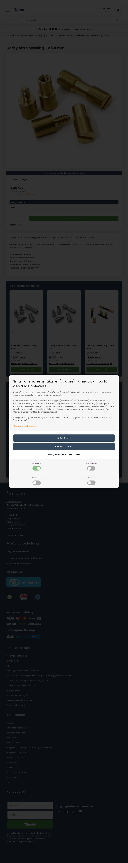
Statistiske (91, 478)
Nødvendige (36, 463)
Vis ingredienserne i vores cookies (64, 454)
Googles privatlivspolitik (24, 426)
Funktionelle (36, 478)
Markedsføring (91, 463)
